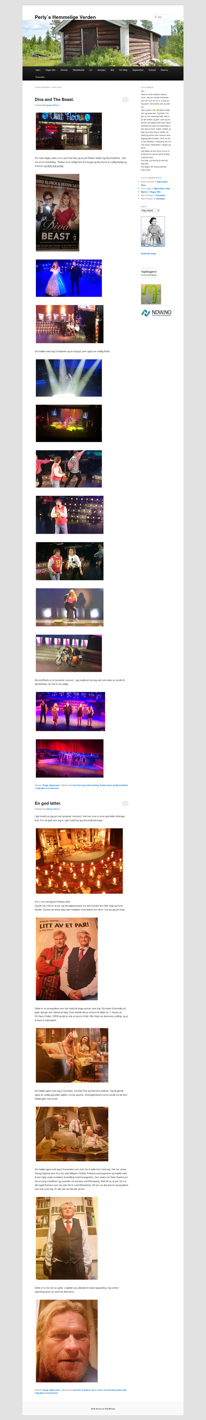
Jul (90, 69)
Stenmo (164, 69)
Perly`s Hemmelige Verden (65, 16)
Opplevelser (137, 69)
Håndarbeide (78, 69)
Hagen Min (51, 69)
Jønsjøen (101, 69)
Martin (144, 191)
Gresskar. (160, 195)
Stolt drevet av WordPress (103, 1408)
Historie (64, 69)
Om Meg (123, 69)
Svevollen (40, 76)
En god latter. (48, 803)
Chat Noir (76, 785)
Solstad (152, 69)
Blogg (45, 785)
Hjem (38, 69)
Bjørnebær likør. (162, 188)
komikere (86, 1390)
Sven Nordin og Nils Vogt (114, 1390)
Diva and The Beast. (54, 99)
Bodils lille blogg (148, 253)
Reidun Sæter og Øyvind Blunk (114, 785)
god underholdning (90, 785)
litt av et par (97, 1390)
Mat (112, 69)
